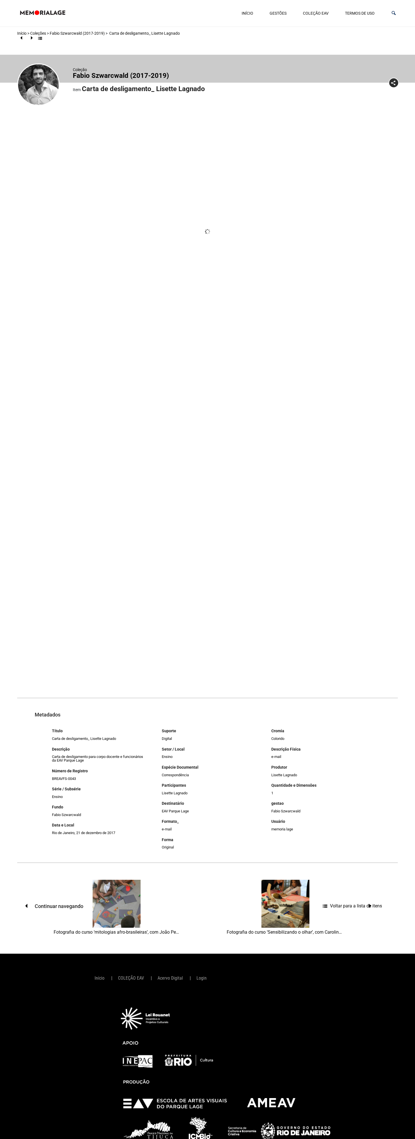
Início (247, 13)
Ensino (57, 797)
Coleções (38, 33)
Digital (167, 738)
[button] (394, 13)
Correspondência (175, 775)
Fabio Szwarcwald (66, 815)
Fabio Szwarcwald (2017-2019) (77, 33)
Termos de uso (360, 13)
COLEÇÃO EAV (316, 13)
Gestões (278, 13)
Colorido (277, 738)
